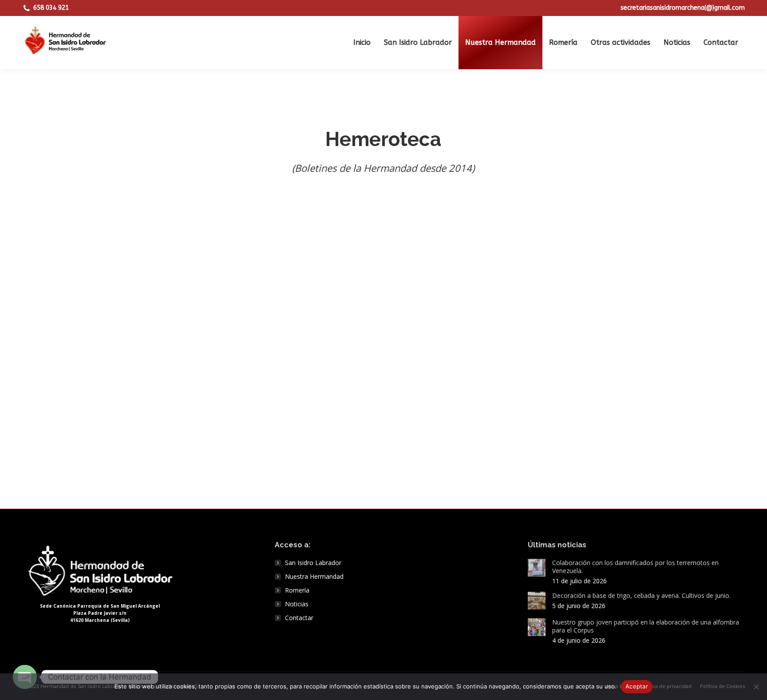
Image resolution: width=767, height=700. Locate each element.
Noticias (296, 604)
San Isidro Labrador (313, 563)
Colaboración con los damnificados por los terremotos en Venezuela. (635, 567)
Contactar (299, 618)
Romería (297, 590)
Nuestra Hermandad (314, 577)
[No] (755, 686)
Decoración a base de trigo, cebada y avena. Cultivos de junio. (641, 596)
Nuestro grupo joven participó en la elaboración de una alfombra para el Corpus (645, 626)
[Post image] (537, 568)
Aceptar (636, 686)
